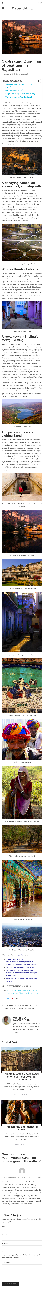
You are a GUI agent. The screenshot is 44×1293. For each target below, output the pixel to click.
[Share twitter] (8, 998)
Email (4, 1235)
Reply (40, 1177)
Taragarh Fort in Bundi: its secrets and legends (18, 1008)
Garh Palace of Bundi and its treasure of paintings (19, 1005)
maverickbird (23, 74)
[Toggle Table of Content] (37, 81)
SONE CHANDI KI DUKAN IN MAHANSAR (21, 965)
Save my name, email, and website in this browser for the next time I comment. (21, 1256)
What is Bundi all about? (14, 90)
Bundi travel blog (24, 990)
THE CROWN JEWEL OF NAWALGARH (20, 970)
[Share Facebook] (4, 998)
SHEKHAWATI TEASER (14, 959)
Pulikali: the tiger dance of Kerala (22, 1128)
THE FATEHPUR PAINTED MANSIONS (20, 967)
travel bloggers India (31, 993)
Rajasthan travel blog (15, 993)
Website (5, 1243)
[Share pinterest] (12, 998)
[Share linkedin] (16, 998)
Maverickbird (22, 8)
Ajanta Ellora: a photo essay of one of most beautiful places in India (21, 1076)
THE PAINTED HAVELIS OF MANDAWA (20, 962)
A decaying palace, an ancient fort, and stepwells (19, 86)
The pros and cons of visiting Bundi (18, 97)
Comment (6, 1262)
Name (4, 1226)
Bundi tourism (12, 990)
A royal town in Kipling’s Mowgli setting (20, 94)
